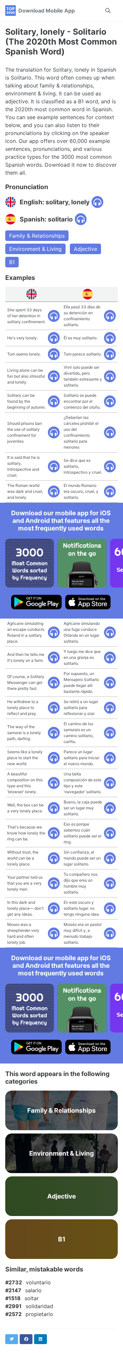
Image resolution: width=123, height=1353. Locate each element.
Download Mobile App (46, 10)
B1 (12, 262)
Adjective (85, 249)
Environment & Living (35, 249)
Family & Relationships (37, 235)
